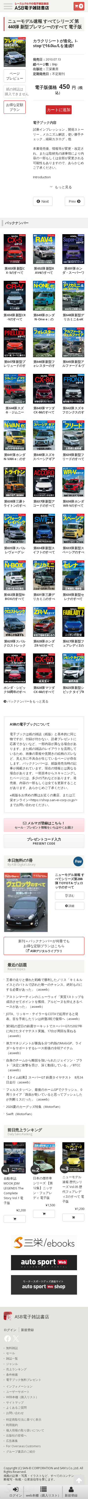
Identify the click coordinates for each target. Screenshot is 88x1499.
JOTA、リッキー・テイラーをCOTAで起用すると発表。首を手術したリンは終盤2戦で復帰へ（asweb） (43, 1016)
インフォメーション (19, 1386)
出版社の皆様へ (16, 1435)
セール (10, 1353)
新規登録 (71, 1495)
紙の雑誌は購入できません (15, 91)
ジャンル (12, 1364)
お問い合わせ (15, 1413)
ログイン (15, 1495)
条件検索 (12, 1375)
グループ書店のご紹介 (20, 1452)
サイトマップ (15, 1403)
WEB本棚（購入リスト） (22, 1397)
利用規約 (12, 1425)
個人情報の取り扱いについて (25, 1430)
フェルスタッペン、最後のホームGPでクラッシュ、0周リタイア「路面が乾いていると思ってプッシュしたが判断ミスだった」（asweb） (44, 1094)
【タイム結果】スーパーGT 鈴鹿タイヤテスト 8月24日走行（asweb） (44, 1079)
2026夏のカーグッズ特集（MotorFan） (34, 1106)
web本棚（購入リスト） (43, 1495)
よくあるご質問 (16, 1408)
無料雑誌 (12, 1348)
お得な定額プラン (14, 107)
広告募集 (12, 1441)
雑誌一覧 (12, 1359)
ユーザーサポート (18, 1392)
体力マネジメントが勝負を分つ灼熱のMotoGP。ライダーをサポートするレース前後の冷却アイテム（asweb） (44, 1048)
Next (45, 201)
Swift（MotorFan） (20, 1114)
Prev (72, 201)
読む (71, 895)
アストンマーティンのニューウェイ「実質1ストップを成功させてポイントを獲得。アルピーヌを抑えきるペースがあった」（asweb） (45, 1002)
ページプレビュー (14, 76)
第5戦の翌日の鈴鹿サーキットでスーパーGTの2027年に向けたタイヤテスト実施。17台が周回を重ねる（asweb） (44, 1031)
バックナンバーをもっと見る (27, 701)
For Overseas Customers (23, 1446)
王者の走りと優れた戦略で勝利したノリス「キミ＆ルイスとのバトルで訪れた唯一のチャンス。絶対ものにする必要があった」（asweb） (44, 984)
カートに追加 (58, 109)
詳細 (71, 906)
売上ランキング (16, 1369)
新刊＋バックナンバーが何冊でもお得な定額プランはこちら (44, 946)
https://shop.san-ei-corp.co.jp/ (53, 800)
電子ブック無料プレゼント (23, 1380)
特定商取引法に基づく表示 (23, 1420)
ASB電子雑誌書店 (32, 1317)
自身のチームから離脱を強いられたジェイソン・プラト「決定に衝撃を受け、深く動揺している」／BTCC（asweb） (44, 1065)
